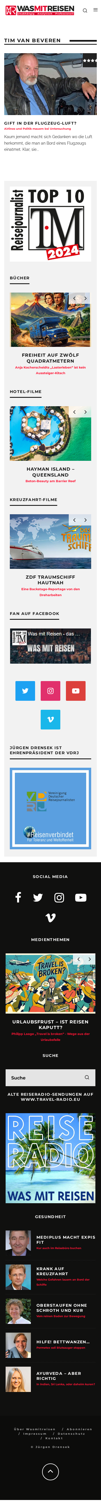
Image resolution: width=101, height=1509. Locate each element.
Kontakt (54, 1438)
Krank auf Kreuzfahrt (62, 1276)
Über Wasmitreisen (35, 1429)
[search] (87, 1077)
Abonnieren (80, 1429)
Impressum (35, 1434)
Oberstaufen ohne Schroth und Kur (61, 1310)
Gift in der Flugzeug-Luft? (40, 125)
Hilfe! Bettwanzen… (63, 1344)
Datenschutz (71, 1434)
